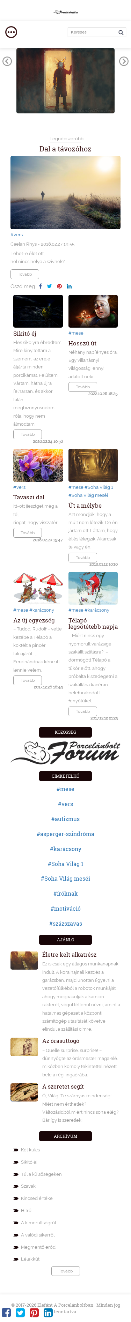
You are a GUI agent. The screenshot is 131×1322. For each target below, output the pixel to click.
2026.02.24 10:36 (48, 441)
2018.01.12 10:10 (103, 564)
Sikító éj (24, 333)
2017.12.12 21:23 (104, 718)
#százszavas (65, 923)
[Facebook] (40, 286)
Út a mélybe (85, 505)
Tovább (25, 274)
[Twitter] (49, 286)
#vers (16, 234)
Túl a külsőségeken (41, 1174)
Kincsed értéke (37, 1198)
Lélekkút (30, 1259)
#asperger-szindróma (65, 833)
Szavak (28, 1186)
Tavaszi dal (28, 497)
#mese (75, 333)
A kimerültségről (38, 1222)
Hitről (26, 1210)
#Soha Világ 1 (99, 487)
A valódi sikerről (37, 1235)
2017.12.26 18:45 (48, 687)
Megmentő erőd (38, 1247)
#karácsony (41, 610)
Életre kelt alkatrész (69, 954)
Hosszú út (82, 343)
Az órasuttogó (60, 1040)
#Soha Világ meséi (88, 495)
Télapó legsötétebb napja (93, 623)
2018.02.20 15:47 (48, 539)
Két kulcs (30, 1149)
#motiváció (66, 908)
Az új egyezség (34, 620)
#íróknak (65, 893)
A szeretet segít (63, 1086)
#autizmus (65, 818)
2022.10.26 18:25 (103, 393)
